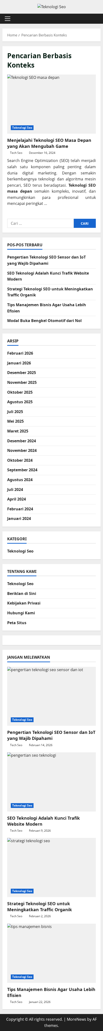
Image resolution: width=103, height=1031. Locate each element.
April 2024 (16, 499)
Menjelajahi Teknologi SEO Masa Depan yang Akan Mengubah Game (51, 104)
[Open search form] (94, 18)
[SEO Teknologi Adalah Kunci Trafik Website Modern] (51, 782)
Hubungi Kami (21, 613)
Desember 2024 (21, 441)
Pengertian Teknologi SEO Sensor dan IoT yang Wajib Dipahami (51, 735)
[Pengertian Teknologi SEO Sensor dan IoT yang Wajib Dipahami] (51, 696)
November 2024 (22, 450)
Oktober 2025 (20, 392)
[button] (7, 19)
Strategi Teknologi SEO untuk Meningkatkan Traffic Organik (39, 906)
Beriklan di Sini (21, 593)
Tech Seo (16, 153)
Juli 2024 (15, 489)
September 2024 (22, 469)
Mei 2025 (15, 421)
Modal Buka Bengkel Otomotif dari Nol (44, 320)
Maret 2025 (17, 431)
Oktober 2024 (20, 460)
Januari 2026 (19, 363)
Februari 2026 (20, 353)
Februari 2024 (20, 509)
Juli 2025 (15, 411)
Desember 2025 (21, 372)
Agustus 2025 (20, 401)
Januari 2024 (19, 518)
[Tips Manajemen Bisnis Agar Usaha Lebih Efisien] (51, 953)
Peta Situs (16, 622)
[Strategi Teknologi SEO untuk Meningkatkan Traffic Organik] (51, 867)
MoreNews (76, 1019)
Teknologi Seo (22, 128)
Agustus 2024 (20, 479)
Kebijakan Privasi (23, 603)
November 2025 (22, 382)
